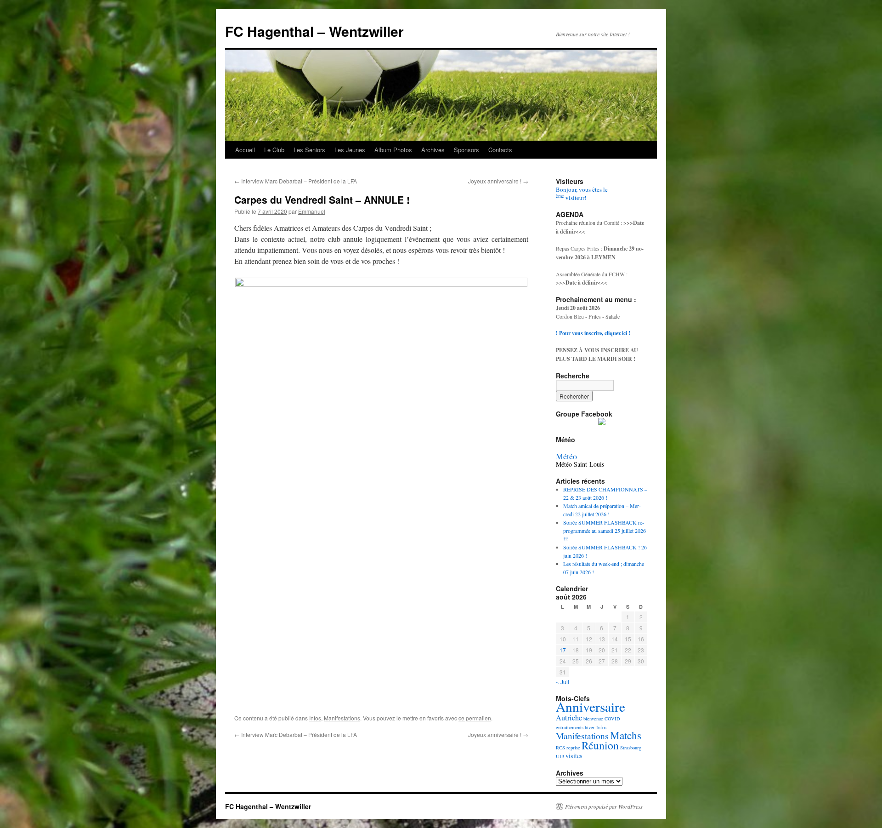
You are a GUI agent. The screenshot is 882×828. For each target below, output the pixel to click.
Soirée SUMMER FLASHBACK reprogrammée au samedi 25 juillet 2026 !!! (604, 530)
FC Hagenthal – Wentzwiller (314, 31)
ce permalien (474, 718)
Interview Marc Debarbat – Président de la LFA (295, 181)
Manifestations (342, 718)
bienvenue (593, 718)
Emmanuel (311, 211)
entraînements (569, 727)
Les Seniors (309, 149)
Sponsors (466, 149)
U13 (560, 756)
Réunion (600, 745)
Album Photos (393, 149)
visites (573, 755)
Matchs (625, 735)
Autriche (569, 718)
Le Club (274, 149)
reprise (573, 747)
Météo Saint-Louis (580, 464)
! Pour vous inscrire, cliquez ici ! (593, 333)
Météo (566, 456)
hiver (590, 727)
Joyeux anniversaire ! (498, 181)
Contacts (500, 149)
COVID (612, 718)
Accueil (245, 149)
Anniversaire (590, 706)
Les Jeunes (349, 149)
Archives (433, 149)
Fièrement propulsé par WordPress (604, 806)
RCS (560, 747)
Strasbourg (630, 747)
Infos (315, 718)
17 (563, 650)
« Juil (562, 681)
